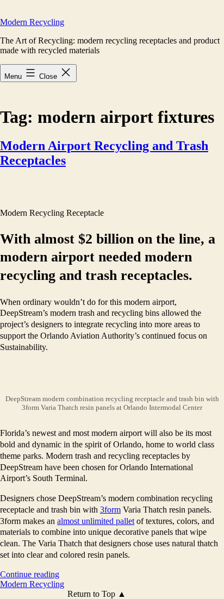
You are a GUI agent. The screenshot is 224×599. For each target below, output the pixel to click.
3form (110, 509)
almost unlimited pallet (95, 521)
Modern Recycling (32, 22)
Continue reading (29, 574)
